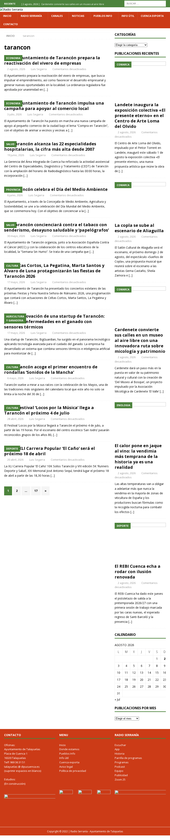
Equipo (119, 771)
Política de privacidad (72, 771)
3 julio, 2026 (14, 114)
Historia (119, 753)
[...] (121, 171)
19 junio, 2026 (15, 155)
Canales (57, 16)
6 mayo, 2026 (15, 378)
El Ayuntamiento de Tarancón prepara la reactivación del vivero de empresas (52, 60)
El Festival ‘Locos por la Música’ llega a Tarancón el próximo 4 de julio (49, 410)
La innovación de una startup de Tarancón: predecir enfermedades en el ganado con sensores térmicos (54, 321)
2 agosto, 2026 (16, 69)
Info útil (127, 16)
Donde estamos (69, 749)
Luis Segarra (39, 69)
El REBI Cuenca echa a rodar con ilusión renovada (137, 571)
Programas (122, 762)
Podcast (120, 766)
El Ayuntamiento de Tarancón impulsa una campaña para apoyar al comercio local (54, 105)
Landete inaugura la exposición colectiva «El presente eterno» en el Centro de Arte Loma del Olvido (140, 115)
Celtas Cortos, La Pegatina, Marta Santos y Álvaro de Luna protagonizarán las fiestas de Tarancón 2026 (54, 271)
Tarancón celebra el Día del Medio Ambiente (60, 189)
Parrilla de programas (128, 758)
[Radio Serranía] (11, 9)
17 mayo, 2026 (16, 282)
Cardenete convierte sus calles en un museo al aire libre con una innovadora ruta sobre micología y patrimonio (140, 340)
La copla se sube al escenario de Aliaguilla (139, 227)
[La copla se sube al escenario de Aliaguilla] (140, 201)
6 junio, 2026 (15, 195)
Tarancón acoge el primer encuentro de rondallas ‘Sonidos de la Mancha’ (50, 369)
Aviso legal (66, 766)
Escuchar (120, 745)
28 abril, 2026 (15, 419)
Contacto (10, 24)
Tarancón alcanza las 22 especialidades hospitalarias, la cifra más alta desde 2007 (50, 146)
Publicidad (121, 775)
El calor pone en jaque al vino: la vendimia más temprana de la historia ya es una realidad (138, 456)
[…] (46, 89)
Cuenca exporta (152, 16)
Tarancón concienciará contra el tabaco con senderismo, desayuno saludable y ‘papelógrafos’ (56, 227)
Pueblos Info (103, 16)
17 (36, 491)
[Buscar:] (145, 3)
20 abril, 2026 (15, 459)
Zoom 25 (120, 779)
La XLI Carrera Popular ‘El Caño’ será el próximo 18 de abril (49, 450)
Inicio (7, 16)
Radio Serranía (31, 16)
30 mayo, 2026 (16, 236)
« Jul (117, 699)
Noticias (78, 16)
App (117, 749)
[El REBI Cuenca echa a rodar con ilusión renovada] (140, 542)
